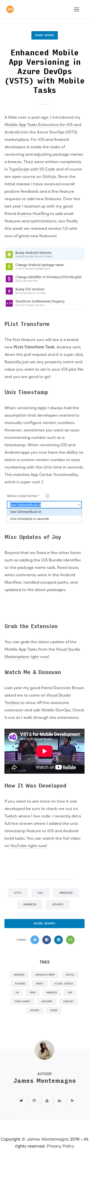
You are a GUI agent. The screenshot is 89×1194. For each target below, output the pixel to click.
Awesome (46, 1001)
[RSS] (70, 1100)
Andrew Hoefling (33, 213)
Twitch (10, 816)
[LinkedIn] (58, 940)
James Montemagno (44, 1081)
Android (66, 893)
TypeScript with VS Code (32, 169)
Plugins (20, 983)
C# (17, 992)
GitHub (49, 176)
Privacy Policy (60, 1146)
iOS (40, 893)
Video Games (22, 1001)
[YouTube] (47, 1100)
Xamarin (29, 904)
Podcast (68, 1001)
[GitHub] (34, 1100)
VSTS (18, 893)
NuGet (40, 983)
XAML (33, 992)
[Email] (70, 940)
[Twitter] (34, 940)
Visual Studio (63, 983)
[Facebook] (46, 940)
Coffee (70, 975)
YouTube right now (28, 845)
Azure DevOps (44, 35)
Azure (54, 1010)
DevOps (58, 904)
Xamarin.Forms (45, 975)
